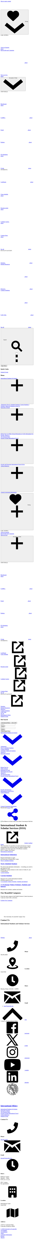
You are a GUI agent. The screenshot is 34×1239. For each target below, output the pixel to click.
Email (16, 130)
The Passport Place (5, 1112)
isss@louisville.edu (8, 1006)
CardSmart (17, 182)
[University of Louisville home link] (17, 9)
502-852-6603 (4, 1139)
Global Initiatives (5, 1115)
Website (16, 937)
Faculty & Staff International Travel (9, 1113)
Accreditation (4, 1232)
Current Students (6, 875)
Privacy (2, 1236)
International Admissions (9, 854)
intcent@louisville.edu (6, 1158)
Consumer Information (6, 1234)
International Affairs (5, 722)
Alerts (2, 1233)
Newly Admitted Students (9, 864)
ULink (16, 168)
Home (8, 807)
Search (3, 726)
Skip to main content (6, 1)
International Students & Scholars (9, 1109)
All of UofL (14, 722)
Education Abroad (5, 1110)
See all (16, 249)
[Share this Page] (13, 815)
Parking (16, 142)
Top (25, 1019)
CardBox (16, 117)
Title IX (3, 1237)
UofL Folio (17, 315)
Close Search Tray (5, 731)
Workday (16, 263)
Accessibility (4, 1230)
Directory (16, 289)
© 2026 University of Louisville (9, 1229)
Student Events (4, 1116)
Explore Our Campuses (6, 900)
